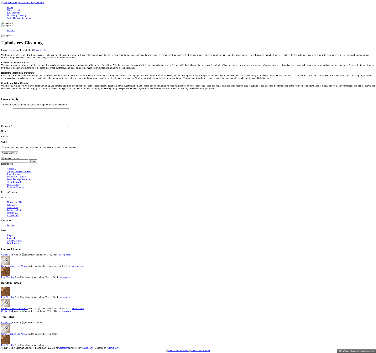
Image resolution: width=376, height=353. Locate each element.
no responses (65, 254)
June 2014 (12, 205)
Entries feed (12, 238)
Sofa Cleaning (13, 184)
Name (5, 131)
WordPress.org (14, 243)
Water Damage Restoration (19, 18)
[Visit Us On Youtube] (199, 350)
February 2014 (14, 210)
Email (4, 136)
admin (14, 50)
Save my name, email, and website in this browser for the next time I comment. (41, 147)
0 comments (40, 50)
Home (10, 7)
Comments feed (14, 240)
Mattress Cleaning (15, 187)
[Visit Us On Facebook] (177, 350)
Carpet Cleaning (14, 10)
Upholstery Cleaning (16, 15)
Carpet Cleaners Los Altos (19, 171)
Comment (6, 126)
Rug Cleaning (13, 12)
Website (5, 142)
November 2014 (14, 202)
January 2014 (13, 212)
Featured (11, 30)
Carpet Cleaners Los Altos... (14, 266)
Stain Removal (14, 182)
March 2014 (12, 207)
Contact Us (12, 168)
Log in (10, 235)
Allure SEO (87, 348)
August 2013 (13, 215)
